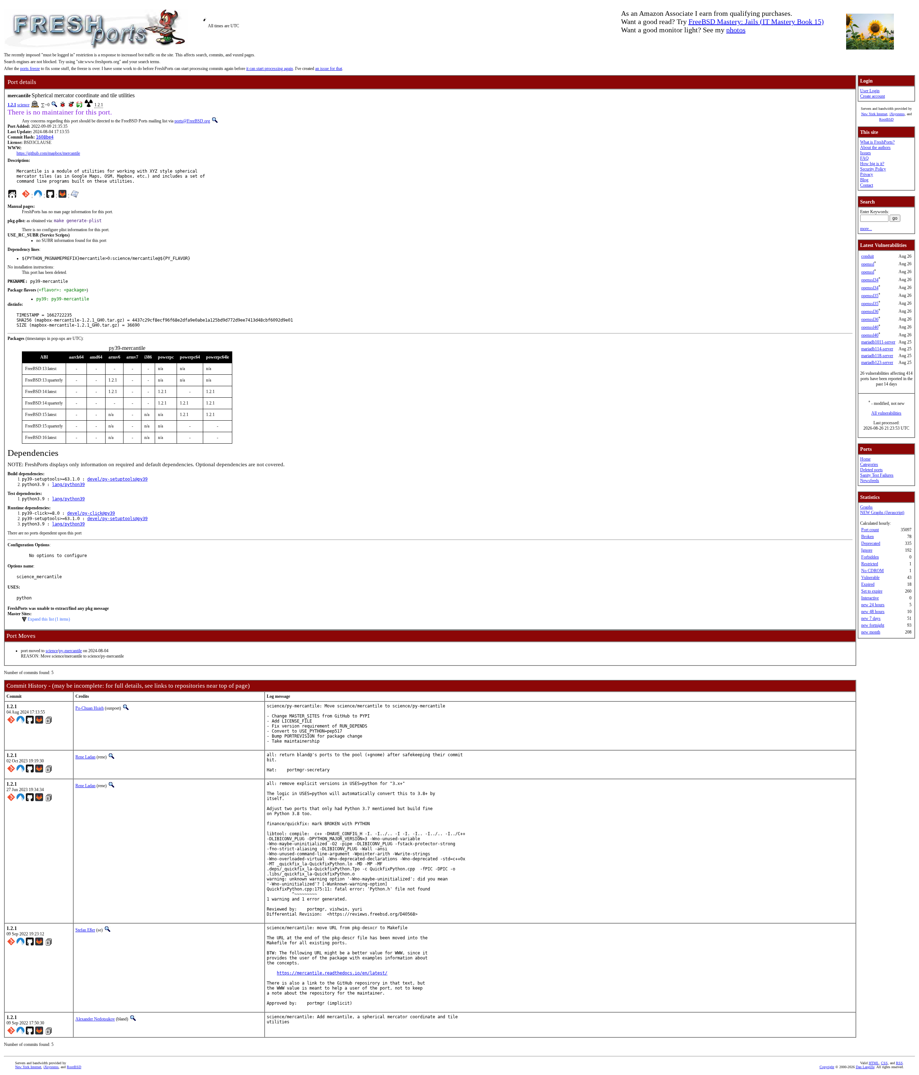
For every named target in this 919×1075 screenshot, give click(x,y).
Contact (866, 185)
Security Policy (873, 169)
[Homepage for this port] (12, 195)
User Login (870, 90)
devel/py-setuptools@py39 (117, 479)
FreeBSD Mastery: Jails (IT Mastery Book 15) (756, 21)
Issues (865, 152)
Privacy (866, 174)
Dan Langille (865, 1067)
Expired (867, 584)
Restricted (869, 563)
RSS (899, 1063)
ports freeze (30, 68)
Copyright (827, 1067)
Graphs (866, 507)
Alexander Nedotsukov (95, 1019)
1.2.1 (12, 104)
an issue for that (328, 68)
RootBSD (886, 119)
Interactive (870, 597)
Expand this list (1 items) (49, 619)
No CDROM (872, 570)
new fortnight (872, 625)
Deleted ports (871, 469)
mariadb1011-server (878, 342)
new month (870, 632)
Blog (864, 179)
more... (866, 228)
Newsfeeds (869, 480)
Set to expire (871, 591)
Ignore (866, 550)
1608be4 (44, 137)
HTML (874, 1063)
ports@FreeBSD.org (192, 120)
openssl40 (869, 327)
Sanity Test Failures (877, 475)
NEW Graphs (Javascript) (882, 512)
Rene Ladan (85, 756)
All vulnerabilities (886, 413)
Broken (867, 536)
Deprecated (870, 543)
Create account (872, 96)
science (23, 104)
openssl (867, 264)
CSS (884, 1063)
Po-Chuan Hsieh (89, 708)
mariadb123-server (877, 362)
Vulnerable (870, 577)
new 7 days (871, 618)
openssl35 (869, 295)
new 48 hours (873, 611)
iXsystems (897, 114)
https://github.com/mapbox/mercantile (48, 153)
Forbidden (870, 557)
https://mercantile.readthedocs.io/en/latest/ (332, 973)
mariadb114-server (877, 348)
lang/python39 (68, 484)
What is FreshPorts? (877, 142)
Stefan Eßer (85, 930)
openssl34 (869, 279)
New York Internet (874, 114)
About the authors (875, 147)
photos (736, 30)
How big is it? (872, 163)
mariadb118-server (877, 355)
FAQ (864, 158)
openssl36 (869, 311)
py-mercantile (70, 650)
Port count (870, 529)
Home (865, 459)
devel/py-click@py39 (91, 513)
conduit (867, 256)
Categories (869, 464)
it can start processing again (269, 68)
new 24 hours (873, 604)
